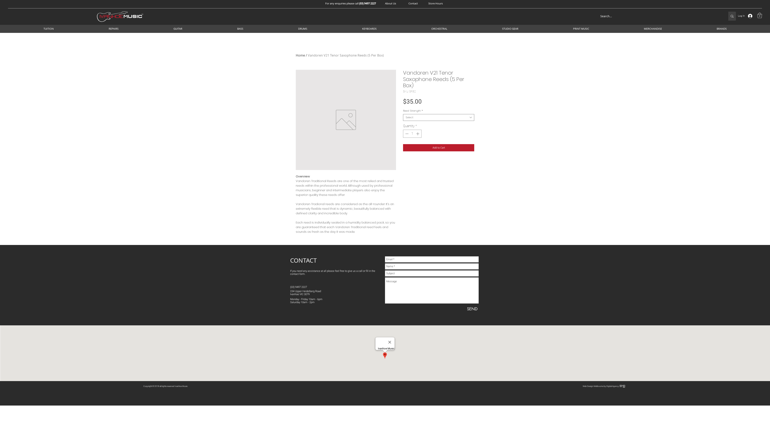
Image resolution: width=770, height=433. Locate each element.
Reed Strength (413, 110)
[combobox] (438, 117)
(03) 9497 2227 (367, 3)
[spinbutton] (412, 134)
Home (300, 55)
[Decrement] (406, 134)
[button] (390, 3)
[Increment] (418, 134)
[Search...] (732, 16)
